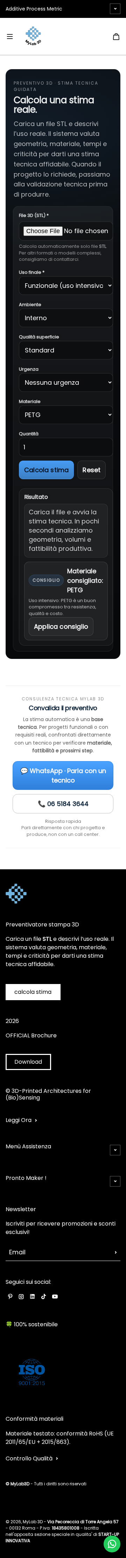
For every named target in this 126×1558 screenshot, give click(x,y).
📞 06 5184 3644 (63, 803)
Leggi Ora (18, 1120)
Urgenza (28, 369)
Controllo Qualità (29, 1458)
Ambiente (30, 304)
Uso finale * (31, 272)
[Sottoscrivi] (116, 1252)
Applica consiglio (61, 626)
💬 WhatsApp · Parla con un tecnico (63, 775)
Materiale (30, 401)
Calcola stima (46, 470)
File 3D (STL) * (34, 215)
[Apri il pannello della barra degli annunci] (115, 9)
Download (28, 1062)
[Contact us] (112, 1544)
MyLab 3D (33, 1522)
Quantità (28, 433)
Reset (91, 470)
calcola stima (32, 992)
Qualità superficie (39, 337)
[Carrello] (116, 36)
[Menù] (10, 36)
